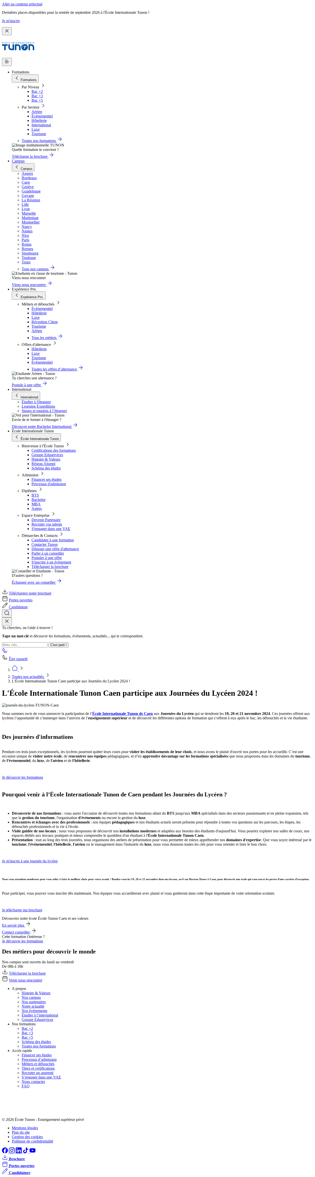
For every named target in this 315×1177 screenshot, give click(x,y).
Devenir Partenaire (46, 520)
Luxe (36, 129)
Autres (37, 508)
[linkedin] (19, 1152)
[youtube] (32, 1152)
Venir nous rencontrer (25, 980)
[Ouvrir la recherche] (7, 613)
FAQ (26, 1086)
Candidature (18, 607)
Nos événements (34, 1011)
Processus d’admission (39, 1059)
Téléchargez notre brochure (30, 593)
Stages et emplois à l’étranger (44, 411)
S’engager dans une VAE (41, 1077)
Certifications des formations (54, 450)
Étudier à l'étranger (36, 402)
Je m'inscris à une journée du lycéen (30, 861)
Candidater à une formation (53, 540)
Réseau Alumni (43, 464)
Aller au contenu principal (22, 4)
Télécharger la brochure (50, 566)
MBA (36, 504)
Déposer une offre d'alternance (55, 549)
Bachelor (39, 500)
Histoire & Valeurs (46, 459)
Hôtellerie (39, 120)
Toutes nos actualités (28, 677)
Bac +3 (37, 96)
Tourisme (39, 134)
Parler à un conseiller (48, 553)
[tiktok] (26, 1152)
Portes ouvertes (20, 600)
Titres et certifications (38, 1068)
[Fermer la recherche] (7, 621)
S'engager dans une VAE (51, 529)
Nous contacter (33, 1082)
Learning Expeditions (38, 406)
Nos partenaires (34, 1002)
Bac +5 (37, 100)
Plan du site (21, 1132)
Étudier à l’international (40, 1015)
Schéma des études (46, 468)
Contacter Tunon (45, 544)
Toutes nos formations (39, 1046)
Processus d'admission (49, 484)
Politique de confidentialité (32, 1141)
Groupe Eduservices (47, 455)
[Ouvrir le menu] (7, 62)
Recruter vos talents (47, 524)
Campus (18, 161)
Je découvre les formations (22, 777)
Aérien (37, 112)
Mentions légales (25, 1128)
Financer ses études (47, 479)
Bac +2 (37, 91)
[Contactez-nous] (5, 652)
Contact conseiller (16, 932)
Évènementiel (42, 116)
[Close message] (7, 31)
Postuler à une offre (47, 558)
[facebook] (5, 1152)
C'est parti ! (58, 645)
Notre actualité (33, 1006)
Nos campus (31, 997)
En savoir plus (13, 925)
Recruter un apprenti (37, 1073)
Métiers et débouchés (38, 1064)
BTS (35, 495)
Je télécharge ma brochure (22, 910)
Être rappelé (18, 659)
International (41, 125)
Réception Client (45, 322)
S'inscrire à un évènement (51, 562)
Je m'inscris (11, 21)
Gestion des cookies (27, 1137)
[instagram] (12, 1152)
